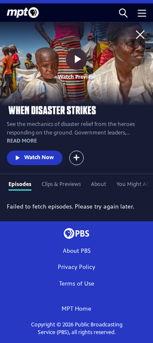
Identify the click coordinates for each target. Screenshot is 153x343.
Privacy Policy (76, 267)
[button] (123, 12)
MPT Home (76, 308)
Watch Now (39, 157)
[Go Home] (140, 34)
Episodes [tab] (19, 184)
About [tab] (98, 184)
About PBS (77, 250)
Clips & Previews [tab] (61, 184)
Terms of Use (76, 283)
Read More (22, 140)
